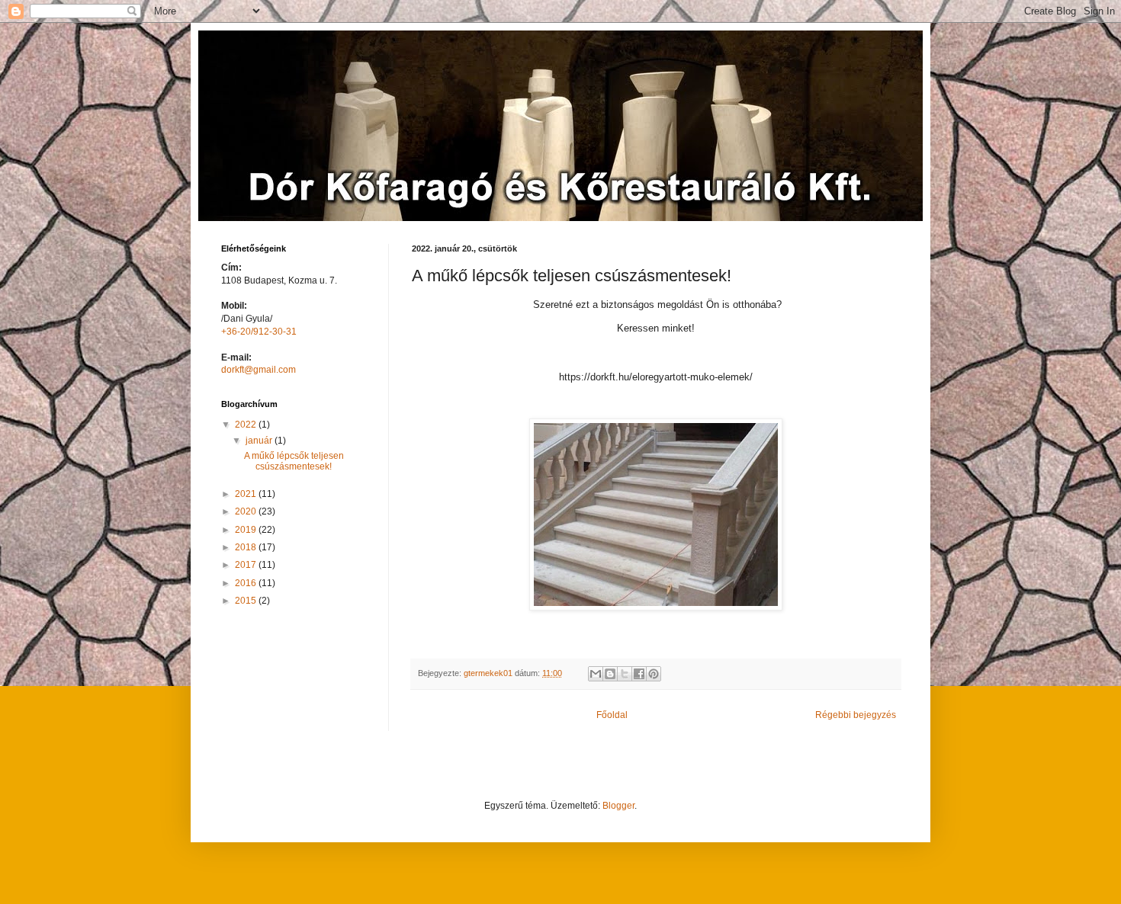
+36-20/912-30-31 (259, 331)
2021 (247, 494)
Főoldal (612, 715)
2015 (247, 600)
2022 (247, 424)
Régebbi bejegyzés (855, 715)
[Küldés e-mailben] (595, 673)
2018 (247, 547)
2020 (247, 511)
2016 (247, 583)
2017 (247, 564)
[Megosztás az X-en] (624, 673)
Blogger (618, 805)
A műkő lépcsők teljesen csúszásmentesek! (294, 461)
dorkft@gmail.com (258, 369)
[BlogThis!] (610, 673)
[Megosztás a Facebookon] (639, 673)
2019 (247, 529)
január (260, 440)
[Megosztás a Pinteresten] (653, 673)
